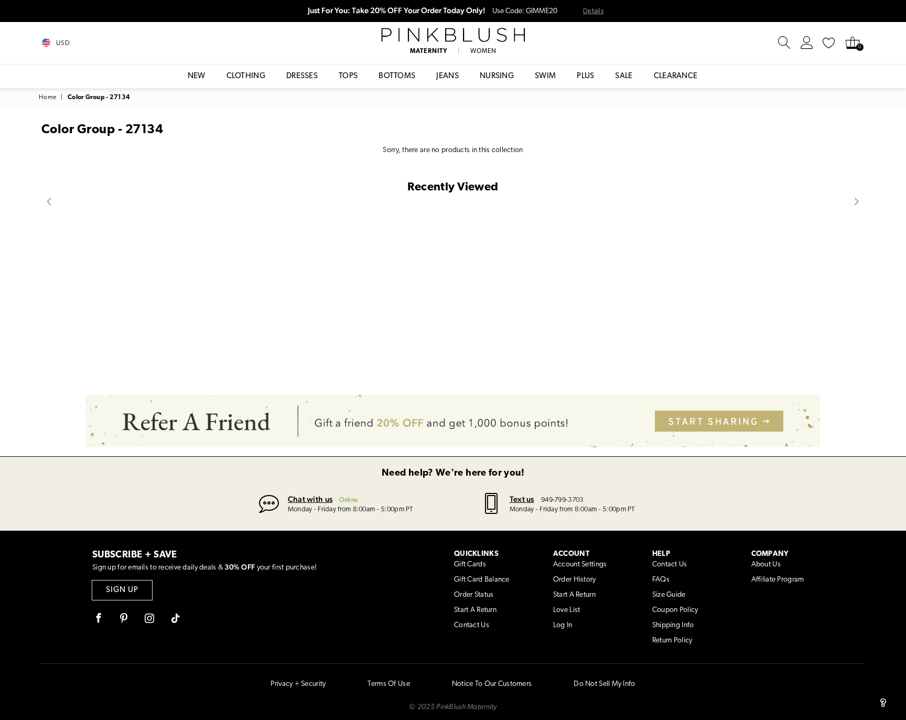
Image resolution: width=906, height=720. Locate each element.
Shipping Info (673, 625)
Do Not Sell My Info (604, 684)
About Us (766, 564)
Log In (563, 625)
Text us (522, 499)
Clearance (676, 76)
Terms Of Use (388, 684)
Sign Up (122, 590)
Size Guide (669, 595)
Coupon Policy (675, 610)
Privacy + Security (298, 684)
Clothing (245, 76)
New (197, 76)
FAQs (661, 580)
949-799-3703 (562, 500)
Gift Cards (470, 564)
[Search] (784, 43)
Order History (574, 580)
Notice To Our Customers (492, 684)
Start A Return (475, 610)
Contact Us (471, 625)
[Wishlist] (829, 43)
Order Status (473, 595)
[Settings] (807, 43)
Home (47, 97)
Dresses (302, 76)
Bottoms (397, 76)
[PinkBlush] (453, 35)
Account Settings (580, 564)
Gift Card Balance (482, 580)
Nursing (497, 76)
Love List (566, 610)
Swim (545, 76)
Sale (623, 76)
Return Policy (672, 640)
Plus (585, 76)
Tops (348, 76)
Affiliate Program (777, 580)
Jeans (447, 76)
